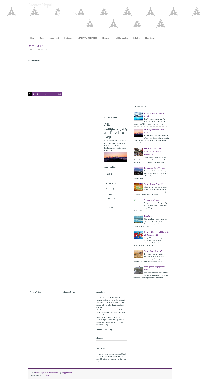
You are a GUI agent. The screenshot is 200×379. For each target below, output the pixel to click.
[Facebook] (90, 34)
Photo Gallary (150, 38)
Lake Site (136, 38)
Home (32, 38)
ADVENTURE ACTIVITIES (87, 38)
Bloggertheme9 (67, 373)
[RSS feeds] (160, 34)
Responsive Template (52, 373)
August (111, 183)
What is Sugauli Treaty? (153, 251)
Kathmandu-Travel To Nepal (154, 168)
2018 (109, 179)
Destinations (68, 38)
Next (59, 94)
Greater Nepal (40, 5)
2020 (109, 174)
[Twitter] (113, 34)
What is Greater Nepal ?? (153, 184)
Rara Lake (35, 46)
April (111, 194)
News (42, 38)
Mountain (105, 38)
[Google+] (137, 34)
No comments (49, 50)
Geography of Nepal (151, 200)
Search (76, 14)
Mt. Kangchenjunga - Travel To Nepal (115, 130)
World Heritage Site (121, 38)
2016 (109, 207)
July (110, 189)
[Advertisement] (55, 99)
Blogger (46, 375)
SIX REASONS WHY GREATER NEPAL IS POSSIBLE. (152, 151)
